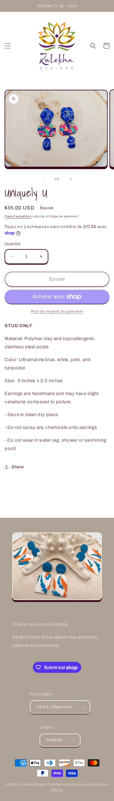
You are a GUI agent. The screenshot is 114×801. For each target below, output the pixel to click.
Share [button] (18, 467)
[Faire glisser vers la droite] (70, 179)
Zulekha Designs (33, 784)
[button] (7, 46)
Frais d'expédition (18, 216)
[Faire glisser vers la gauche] (43, 179)
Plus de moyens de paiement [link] (57, 311)
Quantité (12, 244)
